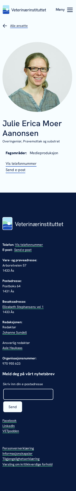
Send (13, 406)
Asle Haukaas (12, 348)
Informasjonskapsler (17, 453)
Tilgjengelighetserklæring (21, 459)
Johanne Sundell (14, 332)
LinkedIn (8, 426)
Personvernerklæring (18, 448)
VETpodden (10, 431)
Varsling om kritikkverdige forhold (27, 464)
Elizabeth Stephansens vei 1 (23, 307)
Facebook (9, 420)
